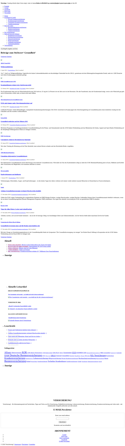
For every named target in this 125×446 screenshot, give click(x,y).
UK (9, 344)
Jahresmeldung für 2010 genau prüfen (29, 246)
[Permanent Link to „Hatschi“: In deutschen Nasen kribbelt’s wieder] (22, 309)
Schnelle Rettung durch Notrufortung (17, 317)
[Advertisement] (23, 271)
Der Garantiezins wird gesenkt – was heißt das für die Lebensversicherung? (26, 294)
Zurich (100, 361)
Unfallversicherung (13, 24)
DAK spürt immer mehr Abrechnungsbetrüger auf (16, 103)
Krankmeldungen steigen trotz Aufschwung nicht (16, 85)
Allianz (7, 352)
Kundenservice (29, 358)
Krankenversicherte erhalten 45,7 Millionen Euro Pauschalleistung (33, 251)
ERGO (53, 356)
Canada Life (113, 352)
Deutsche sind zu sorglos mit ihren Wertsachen (21, 339)
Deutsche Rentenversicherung (26, 355)
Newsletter (7, 13)
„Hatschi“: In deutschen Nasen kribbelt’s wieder (19, 306)
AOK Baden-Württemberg (34, 352)
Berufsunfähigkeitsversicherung (17, 27)
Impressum (18, 444)
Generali (59, 356)
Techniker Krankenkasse (57, 361)
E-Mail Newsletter (64, 441)
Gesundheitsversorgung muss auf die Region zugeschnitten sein (20, 226)
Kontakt (6, 6)
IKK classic (87, 355)
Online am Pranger (19, 249)
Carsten (16, 341)
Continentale (119, 352)
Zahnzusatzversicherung (93, 361)
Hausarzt (83, 355)
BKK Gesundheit (105, 352)
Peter (9, 341)
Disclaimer (25, 444)
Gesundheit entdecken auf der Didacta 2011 (14, 121)
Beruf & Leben (8, 26)
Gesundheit (65, 356)
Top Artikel (23, 88)
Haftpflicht (72, 355)
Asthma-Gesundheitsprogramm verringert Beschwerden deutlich (21, 191)
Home (6, 16)
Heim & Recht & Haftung (11, 34)
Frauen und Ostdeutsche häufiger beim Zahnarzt (22, 330)
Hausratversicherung (14, 39)
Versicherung (84, 361)
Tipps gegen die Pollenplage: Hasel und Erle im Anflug (24, 336)
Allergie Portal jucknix (13, 335)
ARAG (61, 352)
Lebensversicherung (14, 30)
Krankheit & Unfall (10, 17)
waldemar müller (14, 344)
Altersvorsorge (16, 353)
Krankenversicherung (14, 358)
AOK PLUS (56, 352)
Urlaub (79, 361)
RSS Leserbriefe (64, 438)
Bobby (9, 331)
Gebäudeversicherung (14, 42)
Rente (106, 358)
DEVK (43, 355)
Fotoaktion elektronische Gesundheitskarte (14, 156)
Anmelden (32, 444)
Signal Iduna (34, 361)
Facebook (7, 9)
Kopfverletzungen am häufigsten (11, 174)
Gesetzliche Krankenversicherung (18, 22)
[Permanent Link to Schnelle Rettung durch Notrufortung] (19, 320)
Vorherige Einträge (6, 56)
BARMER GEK (81, 352)
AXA (74, 352)
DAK (6, 355)
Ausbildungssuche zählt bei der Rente (19, 343)
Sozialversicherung (42, 361)
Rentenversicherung (14, 29)
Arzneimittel (67, 353)
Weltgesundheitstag (7, 67)
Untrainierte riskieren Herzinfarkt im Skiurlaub (15, 139)
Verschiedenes (8, 45)
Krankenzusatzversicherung (16, 21)
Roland (28, 361)
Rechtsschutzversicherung (15, 37)
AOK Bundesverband (47, 352)
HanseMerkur (78, 355)
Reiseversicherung (13, 40)
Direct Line (48, 355)
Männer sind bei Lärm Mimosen (23, 248)
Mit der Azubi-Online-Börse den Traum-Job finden (29, 245)
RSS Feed (7, 11)
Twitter (6, 8)
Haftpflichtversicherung (15, 35)
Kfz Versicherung (9, 32)
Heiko (12, 341)
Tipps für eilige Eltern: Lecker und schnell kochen (16, 209)
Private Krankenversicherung (16, 19)
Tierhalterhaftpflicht (13, 44)
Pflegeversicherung (55, 358)
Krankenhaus (110, 355)
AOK (24, 352)
